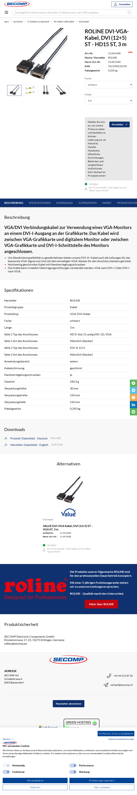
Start (6, 21)
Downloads (64, 202)
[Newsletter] (133, 411)
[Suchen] (129, 12)
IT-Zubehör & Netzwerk (38, 21)
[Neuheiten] (133, 383)
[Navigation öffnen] (6, 12)
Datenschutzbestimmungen (121, 739)
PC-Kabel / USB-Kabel (64, 21)
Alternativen (87, 202)
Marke (106, 202)
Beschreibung (13, 202)
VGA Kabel (84, 21)
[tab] (14, 90)
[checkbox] (6, 765)
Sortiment (18, 21)
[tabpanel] (40, 55)
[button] (8, 739)
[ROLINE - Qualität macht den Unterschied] (35, 589)
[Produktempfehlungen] (133, 390)
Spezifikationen (40, 202)
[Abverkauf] (133, 397)
